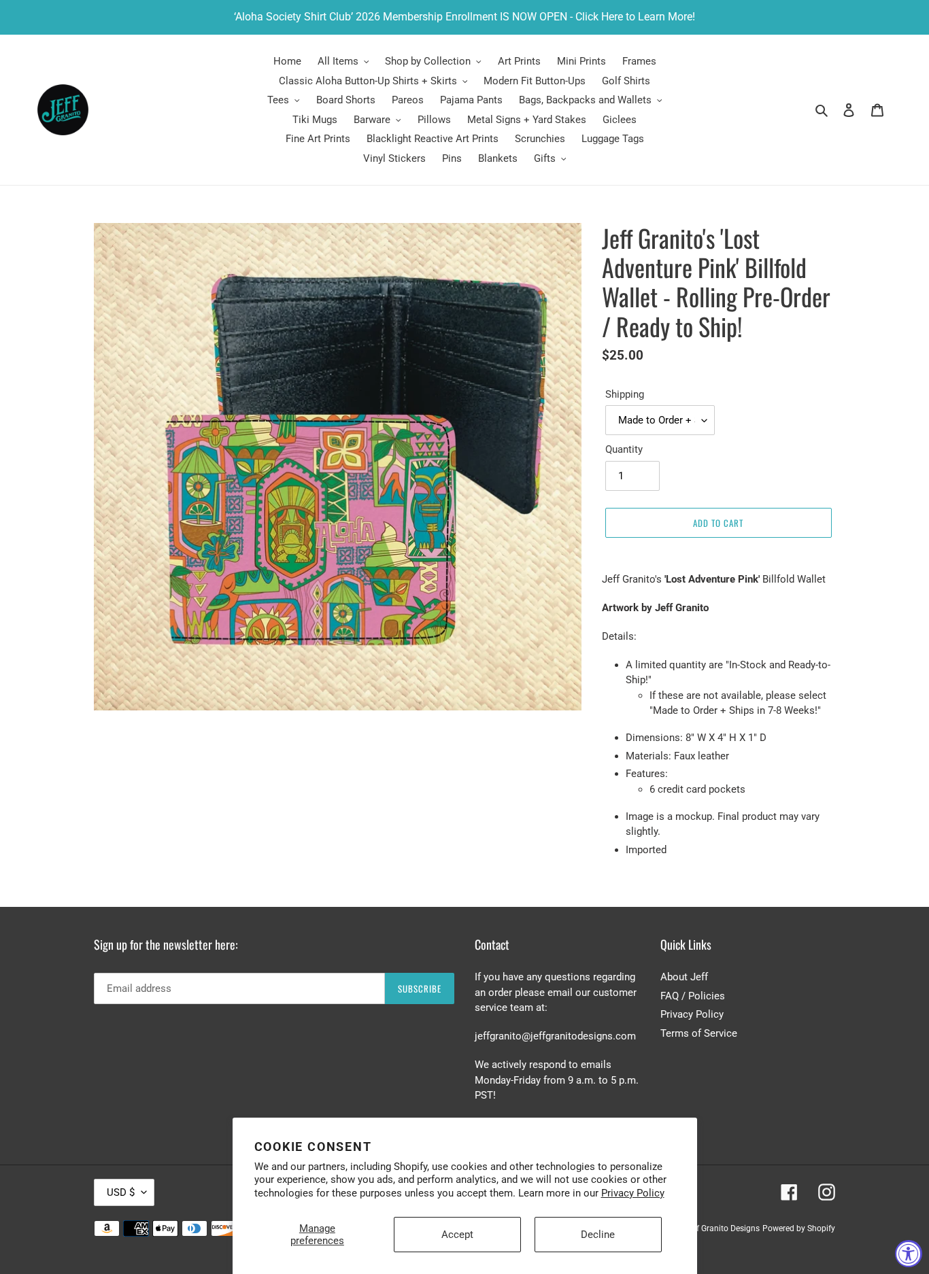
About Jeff (684, 977)
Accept (457, 1234)
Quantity (624, 449)
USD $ (121, 1192)
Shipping (624, 394)
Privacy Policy (632, 1193)
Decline (598, 1234)
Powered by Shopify (798, 1228)
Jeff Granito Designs (722, 1228)
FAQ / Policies (692, 996)
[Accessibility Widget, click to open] (908, 1253)
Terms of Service (698, 1033)
